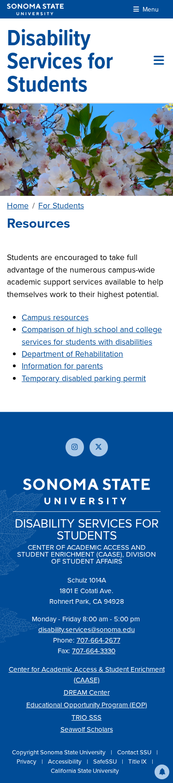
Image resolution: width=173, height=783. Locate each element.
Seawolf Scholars (86, 729)
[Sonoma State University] (35, 9)
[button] (162, 772)
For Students (61, 205)
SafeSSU (105, 761)
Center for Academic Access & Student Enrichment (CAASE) (87, 674)
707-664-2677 (98, 640)
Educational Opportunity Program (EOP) (86, 705)
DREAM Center (87, 692)
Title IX (138, 761)
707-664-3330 (93, 651)
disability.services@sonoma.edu (86, 629)
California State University (85, 770)
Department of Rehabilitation (72, 353)
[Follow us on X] (98, 447)
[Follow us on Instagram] (75, 447)
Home (18, 205)
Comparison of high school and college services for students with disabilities (92, 335)
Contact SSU (135, 752)
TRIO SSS (86, 717)
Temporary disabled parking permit (84, 378)
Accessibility (65, 761)
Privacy (27, 761)
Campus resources (55, 317)
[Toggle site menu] (159, 60)
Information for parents (62, 365)
